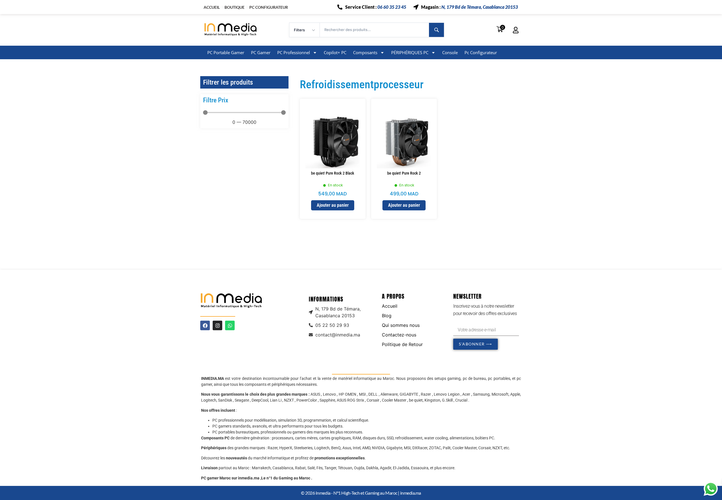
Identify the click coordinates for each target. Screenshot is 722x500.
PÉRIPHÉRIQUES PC (409, 52)
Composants (365, 52)
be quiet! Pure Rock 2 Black (332, 173)
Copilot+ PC (335, 52)
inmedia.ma (410, 492)
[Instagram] (217, 325)
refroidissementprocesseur (362, 84)
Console (450, 52)
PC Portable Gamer (225, 52)
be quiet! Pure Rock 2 (404, 173)
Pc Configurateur (481, 52)
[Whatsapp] (230, 325)
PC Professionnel (293, 52)
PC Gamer (260, 52)
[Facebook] (205, 325)
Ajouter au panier (333, 205)
